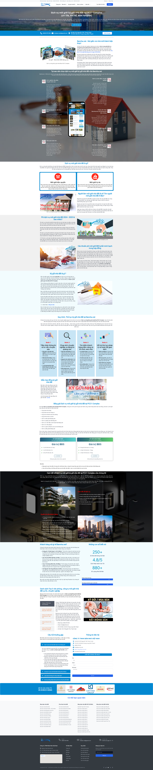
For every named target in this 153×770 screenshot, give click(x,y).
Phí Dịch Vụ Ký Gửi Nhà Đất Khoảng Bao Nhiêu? (55, 671)
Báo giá (67, 754)
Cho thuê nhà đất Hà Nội (63, 706)
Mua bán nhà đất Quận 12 (83, 728)
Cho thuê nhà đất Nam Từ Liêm (65, 724)
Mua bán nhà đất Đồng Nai (45, 713)
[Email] (78, 740)
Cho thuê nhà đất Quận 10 (64, 712)
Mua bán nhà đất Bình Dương (46, 712)
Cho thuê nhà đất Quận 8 (64, 717)
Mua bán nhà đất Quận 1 (82, 708)
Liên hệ (67, 760)
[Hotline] (60, 740)
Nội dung (74, 667)
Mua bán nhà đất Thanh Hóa (45, 722)
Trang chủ (58, 4)
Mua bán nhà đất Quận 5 (82, 715)
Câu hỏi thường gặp (85, 760)
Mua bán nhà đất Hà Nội (45, 706)
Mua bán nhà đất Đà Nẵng (45, 719)
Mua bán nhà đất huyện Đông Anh (103, 715)
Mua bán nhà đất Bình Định (45, 726)
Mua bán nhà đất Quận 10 (83, 724)
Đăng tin (110, 4)
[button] (55, 644)
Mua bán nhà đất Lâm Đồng (45, 715)
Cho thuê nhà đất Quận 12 (64, 713)
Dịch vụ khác (80, 4)
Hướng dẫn (68, 756)
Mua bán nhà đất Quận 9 (82, 722)
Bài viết (87, 4)
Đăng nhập (111, 0)
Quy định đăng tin (84, 752)
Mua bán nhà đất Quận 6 (82, 717)
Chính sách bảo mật (85, 748)
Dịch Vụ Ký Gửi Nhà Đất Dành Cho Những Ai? (54, 644)
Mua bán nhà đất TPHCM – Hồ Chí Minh (48, 708)
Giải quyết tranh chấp (85, 756)
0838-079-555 (101, 4)
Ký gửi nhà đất (71, 4)
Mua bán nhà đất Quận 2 (82, 710)
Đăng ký (105, 0)
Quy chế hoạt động (84, 750)
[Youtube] (108, 767)
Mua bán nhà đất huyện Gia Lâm (103, 717)
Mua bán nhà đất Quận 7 (82, 719)
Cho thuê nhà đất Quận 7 (64, 715)
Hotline (63, 739)
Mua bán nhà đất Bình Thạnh (83, 730)
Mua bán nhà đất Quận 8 (82, 721)
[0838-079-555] (97, 4)
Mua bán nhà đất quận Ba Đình (103, 710)
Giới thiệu (68, 752)
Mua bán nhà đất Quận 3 (82, 712)
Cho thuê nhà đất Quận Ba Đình (65, 721)
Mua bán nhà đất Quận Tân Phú (84, 731)
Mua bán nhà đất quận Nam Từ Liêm (104, 712)
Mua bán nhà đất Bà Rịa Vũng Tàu (46, 710)
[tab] (47, 604)
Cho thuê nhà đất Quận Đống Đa (65, 719)
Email (73, 662)
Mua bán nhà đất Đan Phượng (102, 719)
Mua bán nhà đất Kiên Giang (45, 724)
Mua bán (64, 4)
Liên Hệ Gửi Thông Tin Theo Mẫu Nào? (53, 675)
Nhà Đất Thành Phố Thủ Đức (83, 706)
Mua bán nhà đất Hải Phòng (45, 721)
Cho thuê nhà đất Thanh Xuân (65, 722)
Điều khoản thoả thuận (85, 754)
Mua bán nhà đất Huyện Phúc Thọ (103, 721)
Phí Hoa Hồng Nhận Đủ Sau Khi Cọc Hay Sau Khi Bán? (56, 679)
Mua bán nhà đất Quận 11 (83, 726)
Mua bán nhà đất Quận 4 (82, 713)
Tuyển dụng (68, 758)
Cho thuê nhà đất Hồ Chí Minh (65, 708)
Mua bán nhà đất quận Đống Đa (103, 706)
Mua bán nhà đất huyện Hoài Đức (103, 713)
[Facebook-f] (103, 767)
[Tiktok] (106, 767)
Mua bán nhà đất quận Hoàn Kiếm (103, 708)
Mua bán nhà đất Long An (45, 717)
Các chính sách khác (85, 758)
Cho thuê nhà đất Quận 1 (64, 710)
